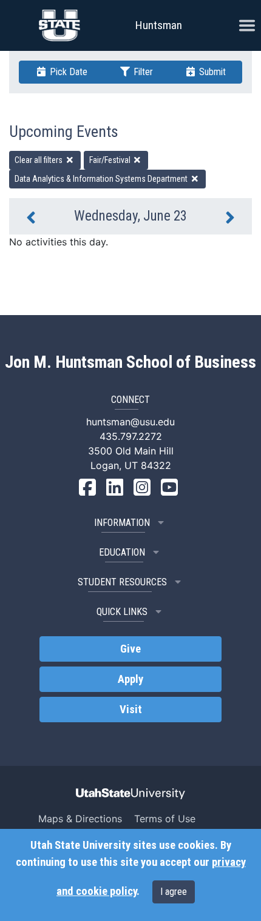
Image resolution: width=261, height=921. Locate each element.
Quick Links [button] (122, 612)
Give (130, 649)
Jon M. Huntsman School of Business (130, 362)
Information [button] (122, 522)
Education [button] (122, 552)
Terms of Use (164, 819)
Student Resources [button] (122, 582)
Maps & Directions (80, 819)
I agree (173, 891)
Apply (130, 679)
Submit (211, 72)
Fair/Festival (110, 160)
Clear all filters (39, 160)
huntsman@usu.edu (130, 422)
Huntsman (158, 25)
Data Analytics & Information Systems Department (102, 179)
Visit (131, 709)
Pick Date (67, 72)
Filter (142, 72)
